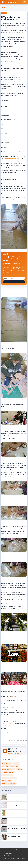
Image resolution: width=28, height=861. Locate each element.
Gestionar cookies (15, 858)
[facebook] (12, 850)
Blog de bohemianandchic (14, 750)
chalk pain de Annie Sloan (12, 158)
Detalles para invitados (8, 769)
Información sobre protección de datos (13, 274)
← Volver (2, 7)
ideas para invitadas (7, 775)
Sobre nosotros (5, 858)
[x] (14, 850)
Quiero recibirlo (14, 282)
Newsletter (9, 723)
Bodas (4, 13)
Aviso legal (4, 855)
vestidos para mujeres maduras (10, 766)
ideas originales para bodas (9, 777)
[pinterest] (16, 850)
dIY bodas (19, 769)
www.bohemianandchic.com (15, 753)
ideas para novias (6, 780)
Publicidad (22, 855)
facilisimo (12, 2)
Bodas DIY (16, 763)
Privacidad (10, 855)
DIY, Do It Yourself (6, 763)
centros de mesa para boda (9, 783)
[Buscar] (24, 2)
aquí (12, 696)
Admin (23, 858)
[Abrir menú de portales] (2, 2)
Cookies (16, 855)
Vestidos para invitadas (8, 772)
